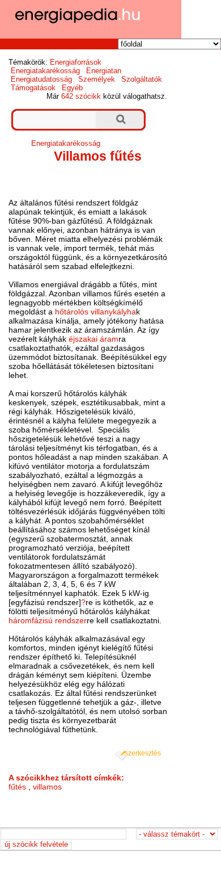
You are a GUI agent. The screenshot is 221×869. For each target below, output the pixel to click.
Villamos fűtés (98, 156)
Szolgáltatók (141, 79)
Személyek (96, 79)
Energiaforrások (75, 62)
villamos (47, 786)
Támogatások (33, 87)
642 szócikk (81, 96)
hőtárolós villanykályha (95, 311)
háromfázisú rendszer (47, 620)
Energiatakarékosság (45, 70)
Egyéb (72, 87)
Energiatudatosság (41, 79)
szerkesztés (143, 753)
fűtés (17, 786)
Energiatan (103, 70)
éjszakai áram (93, 338)
